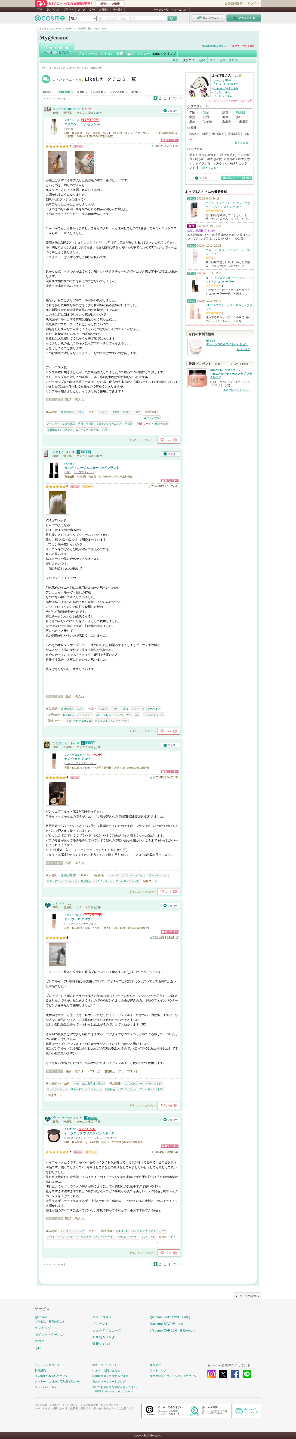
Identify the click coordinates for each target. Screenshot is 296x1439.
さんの (230, 100)
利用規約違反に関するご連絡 (110, 1376)
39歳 (206, 112)
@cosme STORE (168, 1324)
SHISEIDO (70, 1129)
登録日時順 (64, 92)
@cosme (51, 1319)
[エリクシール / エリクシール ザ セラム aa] (54, 132)
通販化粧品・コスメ (72, 412)
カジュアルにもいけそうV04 (111, 720)
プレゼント (100, 1324)
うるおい (103, 412)
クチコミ (107, 54)
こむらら (58, 903)
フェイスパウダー (105, 1237)
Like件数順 (97, 92)
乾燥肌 (240, 112)
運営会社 (155, 1365)
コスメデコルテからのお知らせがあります (92, 754)
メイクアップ (84, 714)
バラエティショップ (72, 1231)
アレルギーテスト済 (127, 881)
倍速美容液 (161, 423)
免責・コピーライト (104, 1365)
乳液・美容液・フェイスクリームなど (100, 423)
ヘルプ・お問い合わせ (106, 1370)
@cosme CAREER (173, 1330)
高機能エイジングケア (59, 429)
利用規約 (40, 1370)
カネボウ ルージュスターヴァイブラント (91, 467)
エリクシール (72, 120)
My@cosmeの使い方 (215, 46)
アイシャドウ (158, 1231)
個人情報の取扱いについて (51, 1376)
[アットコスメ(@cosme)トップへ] (50, 19)
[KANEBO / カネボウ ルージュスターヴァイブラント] (54, 476)
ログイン (253, 3)
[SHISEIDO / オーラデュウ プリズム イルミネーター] (54, 1141)
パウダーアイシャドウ (78, 1137)
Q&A (92, 9)
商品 (176, 60)
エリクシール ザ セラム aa (82, 124)
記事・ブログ (229, 60)
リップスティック (84, 472)
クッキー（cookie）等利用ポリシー (57, 1381)
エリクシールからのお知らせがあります (89, 120)
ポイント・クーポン (49, 1334)
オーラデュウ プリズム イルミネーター (90, 1133)
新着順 (80, 92)
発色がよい (154, 708)
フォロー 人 (221, 92)
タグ (213, 60)
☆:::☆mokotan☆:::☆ (66, 108)
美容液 (69, 128)
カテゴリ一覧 (161, 9)
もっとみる (241, 142)
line (247, 1374)
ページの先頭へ (249, 1296)
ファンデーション (159, 875)
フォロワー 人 (222, 96)
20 (95, 907)
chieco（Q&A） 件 (225, 88)
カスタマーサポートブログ (109, 1381)
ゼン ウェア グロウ (77, 758)
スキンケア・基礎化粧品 (61, 423)
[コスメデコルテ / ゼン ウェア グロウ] (54, 767)
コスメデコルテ (73, 754)
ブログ (81, 9)
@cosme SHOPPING (171, 1317)
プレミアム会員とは (47, 1365)
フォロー (143, 54)
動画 (120, 54)
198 (96, 112)
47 (95, 1121)
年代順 (134, 92)
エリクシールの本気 (87, 429)
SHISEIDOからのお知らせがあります (86, 1129)
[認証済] (83, 452)
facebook (235, 1374)
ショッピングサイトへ (170, 140)
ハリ (104, 429)
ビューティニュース (106, 1330)
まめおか (58, 452)
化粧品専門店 (68, 875)
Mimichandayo (62, 1117)
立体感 (124, 708)
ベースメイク (137, 875)
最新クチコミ (102, 1344)
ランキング (52, 9)
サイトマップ (158, 1370)
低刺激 (115, 412)
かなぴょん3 (60, 743)
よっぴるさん (94, 79)
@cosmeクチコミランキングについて (173, 1376)
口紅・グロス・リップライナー (113, 714)
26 (95, 747)
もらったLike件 (227, 84)
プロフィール (87, 54)
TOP (39, 9)
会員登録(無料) (234, 3)
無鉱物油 (86, 881)
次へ (176, 98)
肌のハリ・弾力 (132, 412)
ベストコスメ (178, 9)
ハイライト (148, 1237)
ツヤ (114, 708)
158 (96, 456)
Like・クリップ (164, 54)
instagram (211, 1374)
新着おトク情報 (110, 3)
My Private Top (244, 46)
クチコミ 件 (222, 80)
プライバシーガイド (47, 1387)
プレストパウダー (104, 1137)
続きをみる (209, 167)
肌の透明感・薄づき (93, 1083)
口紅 (68, 472)
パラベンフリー (103, 881)
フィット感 (137, 708)
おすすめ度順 (117, 92)
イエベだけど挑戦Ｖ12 (79, 720)
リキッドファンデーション (80, 763)
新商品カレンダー (105, 1337)
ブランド (68, 9)
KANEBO (69, 463)
